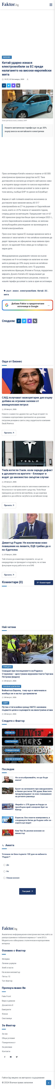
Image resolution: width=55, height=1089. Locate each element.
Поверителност (8, 1042)
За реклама (7, 1047)
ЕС (46, 291)
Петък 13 (6, 976)
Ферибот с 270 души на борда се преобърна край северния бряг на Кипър (31, 807)
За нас (5, 1034)
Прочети (8, 433)
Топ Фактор (7, 981)
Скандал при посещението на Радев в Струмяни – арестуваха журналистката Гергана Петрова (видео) (27, 674)
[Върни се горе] (48, 1082)
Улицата (7, 667)
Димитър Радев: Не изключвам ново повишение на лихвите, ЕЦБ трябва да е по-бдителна (26, 546)
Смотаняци (7, 1018)
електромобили (28, 291)
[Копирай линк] (18, 85)
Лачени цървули (11, 686)
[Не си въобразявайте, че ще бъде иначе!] (7, 779)
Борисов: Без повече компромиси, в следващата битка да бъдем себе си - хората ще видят (33, 820)
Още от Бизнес (12, 361)
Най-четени (9, 627)
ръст (9, 291)
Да (7, 865)
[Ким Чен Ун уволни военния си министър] (7, 832)
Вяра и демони (8, 1001)
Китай (40, 291)
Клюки (5, 1014)
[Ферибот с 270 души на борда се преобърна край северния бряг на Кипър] (7, 806)
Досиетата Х (7, 1005)
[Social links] (5, 1057)
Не (7, 871)
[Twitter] (9, 85)
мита (6, 294)
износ (16, 291)
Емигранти (6, 1009)
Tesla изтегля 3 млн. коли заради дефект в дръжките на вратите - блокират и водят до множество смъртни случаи (27, 474)
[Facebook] (4, 85)
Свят (5, 703)
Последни (8, 769)
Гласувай (26, 891)
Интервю (6, 959)
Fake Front (6, 996)
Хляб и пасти (7, 968)
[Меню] (51, 5)
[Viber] (13, 85)
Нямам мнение (12, 878)
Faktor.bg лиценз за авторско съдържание (23, 1077)
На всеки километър (11, 972)
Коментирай (45, 583)
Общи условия (8, 1038)
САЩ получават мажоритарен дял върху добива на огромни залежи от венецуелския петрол (27, 401)
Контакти (6, 1051)
